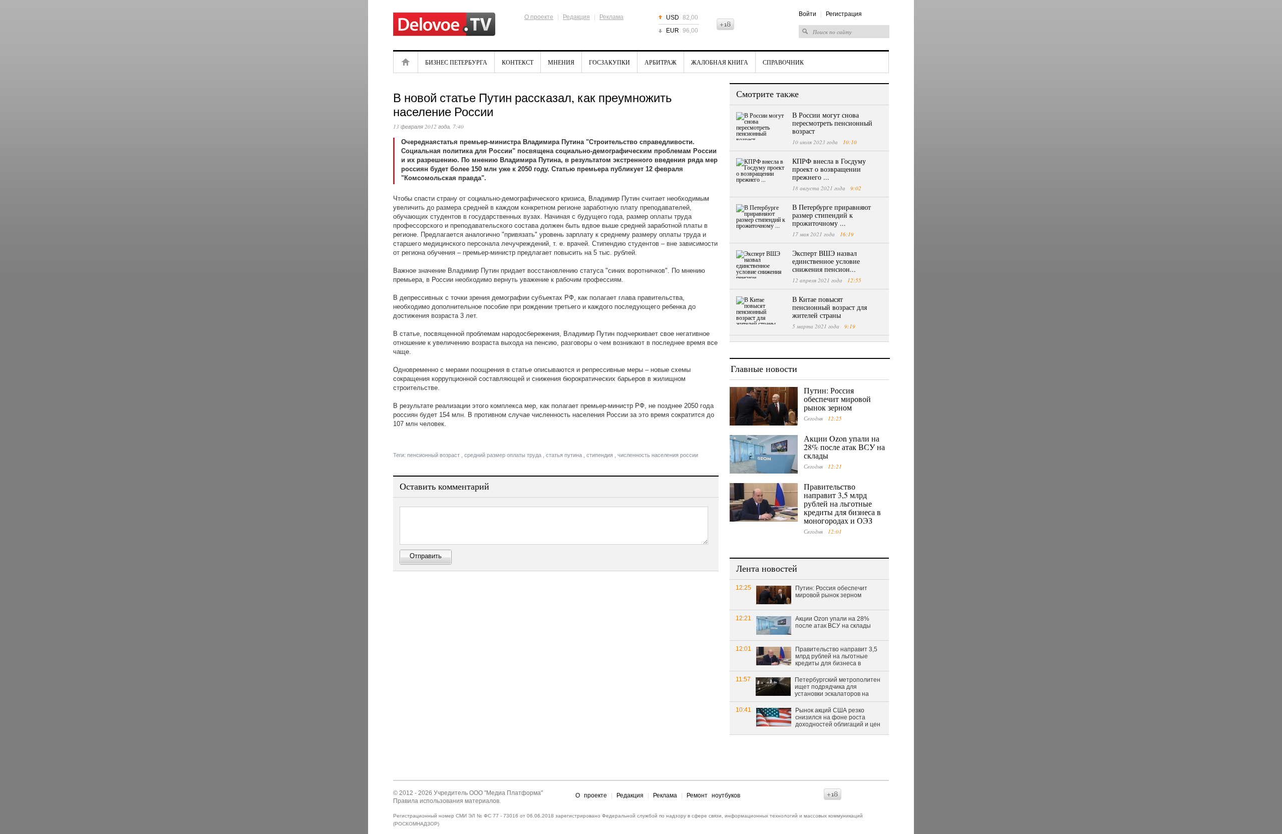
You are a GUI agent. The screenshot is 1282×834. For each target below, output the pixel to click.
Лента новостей (766, 568)
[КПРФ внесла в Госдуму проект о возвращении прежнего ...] (761, 172)
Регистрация (844, 14)
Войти (807, 14)
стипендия (599, 455)
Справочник (783, 62)
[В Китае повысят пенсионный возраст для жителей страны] (761, 310)
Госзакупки (609, 62)
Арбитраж (661, 62)
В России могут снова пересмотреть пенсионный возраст (832, 123)
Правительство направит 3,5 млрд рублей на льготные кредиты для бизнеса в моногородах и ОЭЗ (842, 503)
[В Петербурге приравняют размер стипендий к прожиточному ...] (761, 218)
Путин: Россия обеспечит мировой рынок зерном (837, 398)
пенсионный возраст (433, 455)
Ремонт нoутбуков (713, 795)
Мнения (561, 62)
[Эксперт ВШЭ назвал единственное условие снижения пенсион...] (761, 264)
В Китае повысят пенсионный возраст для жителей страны (829, 307)
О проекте (538, 17)
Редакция (576, 17)
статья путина (564, 455)
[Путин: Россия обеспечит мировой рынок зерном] (764, 406)
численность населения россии (657, 455)
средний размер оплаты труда (502, 455)
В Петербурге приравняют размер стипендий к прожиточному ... (831, 215)
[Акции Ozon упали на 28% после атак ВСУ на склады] (764, 454)
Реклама (611, 17)
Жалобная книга (719, 62)
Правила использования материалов (446, 800)
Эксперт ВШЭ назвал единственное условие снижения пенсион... (826, 261)
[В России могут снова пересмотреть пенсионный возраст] (761, 126)
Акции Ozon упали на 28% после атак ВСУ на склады (844, 447)
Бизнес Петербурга (456, 62)
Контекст (517, 62)
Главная (405, 62)
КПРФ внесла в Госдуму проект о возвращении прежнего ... (829, 169)
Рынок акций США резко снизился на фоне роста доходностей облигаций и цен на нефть (837, 718)
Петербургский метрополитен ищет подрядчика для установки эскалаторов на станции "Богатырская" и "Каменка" (837, 687)
